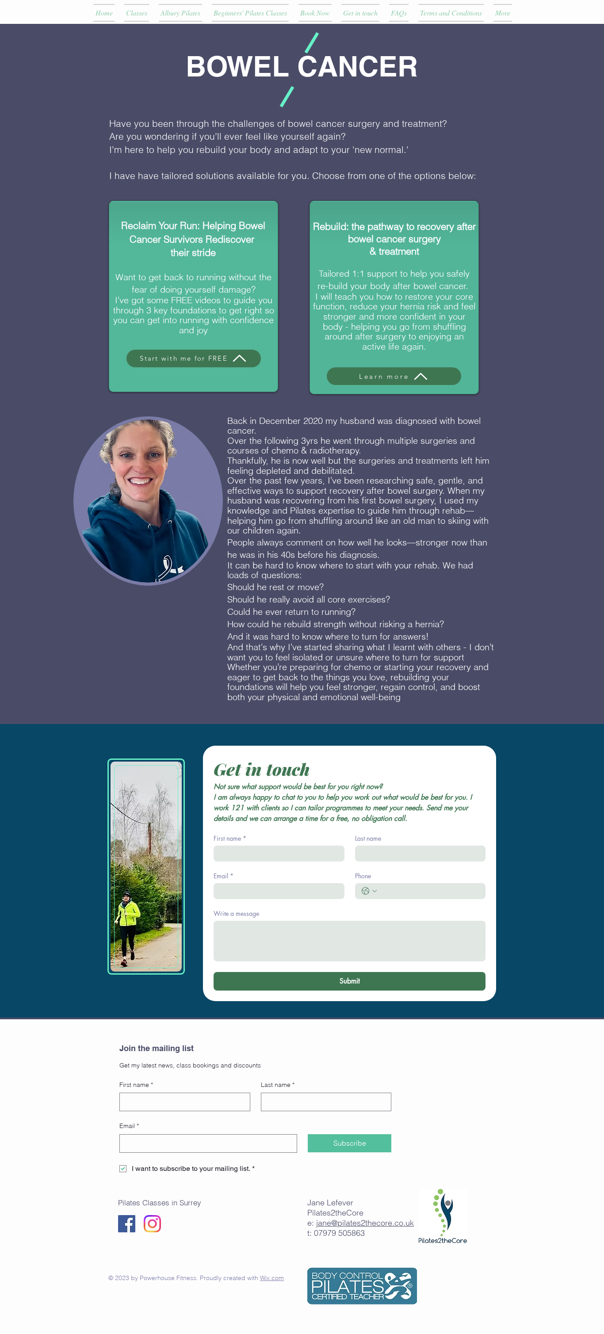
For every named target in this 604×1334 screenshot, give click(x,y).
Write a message (236, 913)
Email (223, 876)
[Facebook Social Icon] (126, 1223)
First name (230, 838)
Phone (363, 876)
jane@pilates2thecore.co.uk (365, 1223)
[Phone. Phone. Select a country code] (369, 891)
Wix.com (272, 1278)
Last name (368, 838)
